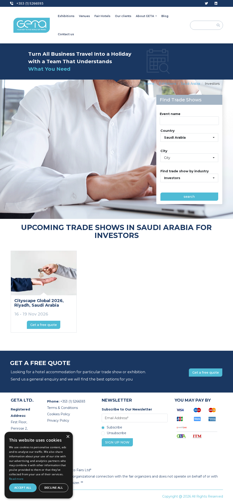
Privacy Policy (58, 420)
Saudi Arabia (190, 84)
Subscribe (114, 427)
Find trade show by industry (184, 171)
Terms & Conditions (62, 408)
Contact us (66, 34)
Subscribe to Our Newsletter (127, 409)
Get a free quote (43, 325)
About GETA (145, 16)
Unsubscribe (116, 433)
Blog (164, 16)
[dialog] (39, 465)
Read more (16, 479)
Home (149, 84)
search (189, 197)
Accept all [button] (22, 488)
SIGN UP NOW (117, 442)
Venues (84, 16)
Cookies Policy (58, 414)
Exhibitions (66, 16)
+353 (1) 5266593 (29, 3)
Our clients (123, 16)
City (163, 151)
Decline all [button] (53, 488)
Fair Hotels (102, 16)
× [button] (67, 436)
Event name (170, 114)
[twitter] (206, 3)
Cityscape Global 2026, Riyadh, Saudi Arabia (39, 303)
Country (167, 131)
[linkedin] (216, 3)
